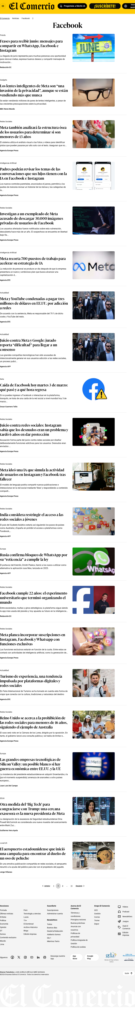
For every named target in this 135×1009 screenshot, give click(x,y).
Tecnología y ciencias (32, 914)
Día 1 (49, 938)
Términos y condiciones (75, 914)
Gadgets (3, 80)
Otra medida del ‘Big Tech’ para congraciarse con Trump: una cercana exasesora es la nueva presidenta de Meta (32, 808)
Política (3, 920)
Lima (2, 944)
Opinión (3, 927)
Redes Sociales (6, 121)
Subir (127, 973)
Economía (4, 924)
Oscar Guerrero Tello (8, 407)
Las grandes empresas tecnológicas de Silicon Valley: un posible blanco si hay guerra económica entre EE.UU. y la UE (30, 764)
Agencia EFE (5, 280)
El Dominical (28, 924)
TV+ (25, 920)
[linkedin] (38, 957)
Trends (3, 35)
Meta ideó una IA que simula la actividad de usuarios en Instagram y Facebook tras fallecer (33, 474)
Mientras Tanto (53, 941)
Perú (25, 910)
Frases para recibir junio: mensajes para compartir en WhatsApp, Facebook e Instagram (31, 45)
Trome (96, 920)
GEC (96, 910)
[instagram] (25, 957)
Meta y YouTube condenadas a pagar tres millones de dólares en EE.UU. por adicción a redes (34, 303)
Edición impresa (30, 934)
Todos (49, 924)
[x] (18, 957)
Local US (3, 843)
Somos (3, 934)
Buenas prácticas (78, 923)
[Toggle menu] (3, 6)
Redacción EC (5, 67)
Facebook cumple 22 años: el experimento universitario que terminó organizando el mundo (33, 597)
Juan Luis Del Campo (9, 786)
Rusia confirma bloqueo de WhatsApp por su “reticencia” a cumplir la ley (33, 557)
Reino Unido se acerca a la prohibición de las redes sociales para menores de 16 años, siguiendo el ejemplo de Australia (33, 722)
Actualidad (4, 293)
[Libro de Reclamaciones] (129, 957)
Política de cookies (78, 947)
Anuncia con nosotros (76, 928)
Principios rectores (78, 920)
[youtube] (31, 957)
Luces (26, 917)
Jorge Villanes (6, 872)
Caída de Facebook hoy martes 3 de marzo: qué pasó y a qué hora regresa (34, 387)
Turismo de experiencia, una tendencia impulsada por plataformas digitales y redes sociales (31, 680)
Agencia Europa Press (9, 150)
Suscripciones (52, 910)
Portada (3, 910)
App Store (75, 957)
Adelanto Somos (54, 934)
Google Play (90, 957)
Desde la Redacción (55, 931)
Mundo (3, 941)
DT (1, 931)
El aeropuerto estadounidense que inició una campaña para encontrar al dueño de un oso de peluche (33, 853)
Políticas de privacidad (75, 935)
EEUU (2, 798)
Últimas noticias (6, 914)
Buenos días (52, 928)
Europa (3, 549)
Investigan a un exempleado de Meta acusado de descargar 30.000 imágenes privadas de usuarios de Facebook (31, 218)
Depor (96, 924)
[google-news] (44, 957)
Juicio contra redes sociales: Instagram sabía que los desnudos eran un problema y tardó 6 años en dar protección (34, 429)
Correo (97, 917)
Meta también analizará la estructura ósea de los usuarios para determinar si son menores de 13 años (33, 132)
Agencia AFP (5, 366)
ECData (3, 917)
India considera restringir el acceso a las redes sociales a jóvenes (31, 517)
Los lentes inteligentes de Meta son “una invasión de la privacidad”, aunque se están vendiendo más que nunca (34, 90)
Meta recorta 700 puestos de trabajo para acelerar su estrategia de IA (33, 261)
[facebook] (12, 957)
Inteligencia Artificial (8, 163)
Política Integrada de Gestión (79, 942)
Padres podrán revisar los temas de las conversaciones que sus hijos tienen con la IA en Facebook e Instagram (33, 173)
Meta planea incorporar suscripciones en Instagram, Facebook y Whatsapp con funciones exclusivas (32, 639)
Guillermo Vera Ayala (9, 830)
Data (2, 379)
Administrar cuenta (55, 914)
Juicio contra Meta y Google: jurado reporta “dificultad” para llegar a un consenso (28, 344)
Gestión (97, 914)
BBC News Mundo (7, 109)
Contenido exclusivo (8, 937)
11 (72, 886)
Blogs (26, 931)
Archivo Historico (31, 927)
